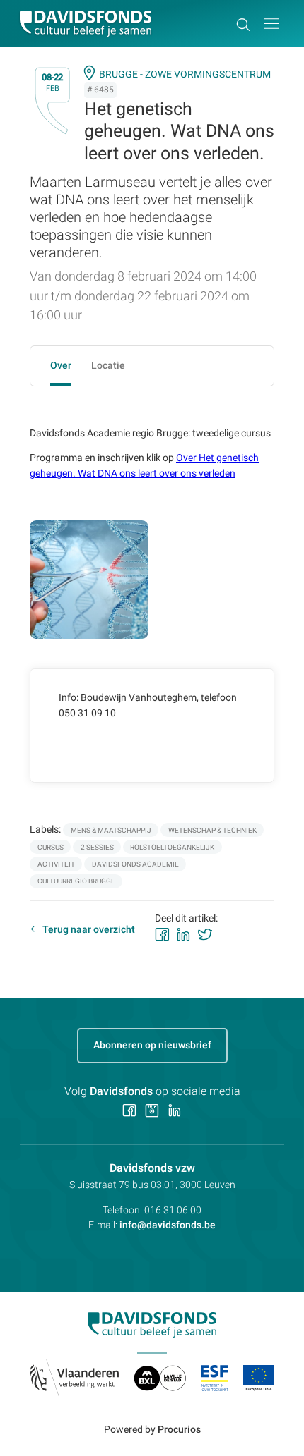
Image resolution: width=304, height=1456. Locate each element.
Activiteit (56, 864)
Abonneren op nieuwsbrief (152, 1045)
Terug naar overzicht (88, 929)
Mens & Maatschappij (111, 830)
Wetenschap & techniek (212, 830)
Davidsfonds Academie (135, 864)
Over (60, 365)
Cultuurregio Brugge (76, 881)
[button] (271, 23)
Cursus (50, 847)
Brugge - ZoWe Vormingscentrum (185, 74)
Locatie (108, 365)
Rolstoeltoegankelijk (172, 847)
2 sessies (97, 847)
